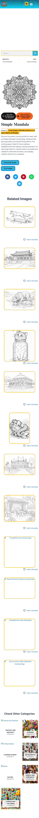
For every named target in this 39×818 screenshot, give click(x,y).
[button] (26, 3)
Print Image (8, 168)
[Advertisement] (19, 29)
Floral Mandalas (13, 130)
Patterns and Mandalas (11, 133)
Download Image (10, 162)
